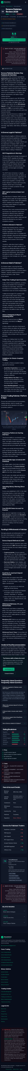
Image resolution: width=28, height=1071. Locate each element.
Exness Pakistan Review (6, 954)
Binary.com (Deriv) (5, 984)
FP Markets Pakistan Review (7, 962)
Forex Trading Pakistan (6, 952)
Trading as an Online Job (6, 996)
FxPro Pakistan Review (6, 959)
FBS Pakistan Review (5, 957)
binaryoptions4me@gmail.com (9, 945)
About (21, 1069)
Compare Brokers (9, 673)
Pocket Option (4, 977)
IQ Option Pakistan (5, 974)
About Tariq (3, 1008)
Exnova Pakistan (4, 982)
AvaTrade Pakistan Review (6, 965)
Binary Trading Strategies (6, 999)
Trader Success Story (5, 1001)
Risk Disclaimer (4, 1019)
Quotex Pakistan (4, 972)
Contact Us (3, 1011)
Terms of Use (4, 1016)
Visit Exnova (13, 39)
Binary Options (9, 6)
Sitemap (3, 1021)
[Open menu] (25, 2)
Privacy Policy (4, 1013)
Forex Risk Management (6, 991)
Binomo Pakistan (4, 979)
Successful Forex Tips (6, 994)
